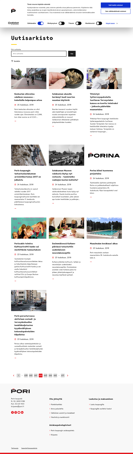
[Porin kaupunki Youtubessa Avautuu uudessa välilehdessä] (19, 412)
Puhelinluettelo (56, 404)
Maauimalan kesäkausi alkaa (104, 243)
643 (45, 375)
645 (55, 375)
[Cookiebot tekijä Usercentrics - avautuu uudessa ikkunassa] (13, 23)
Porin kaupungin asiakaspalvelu (62, 431)
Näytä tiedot (110, 23)
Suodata (17, 61)
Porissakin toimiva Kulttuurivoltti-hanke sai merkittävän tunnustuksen (27, 246)
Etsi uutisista (16, 49)
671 (62, 375)
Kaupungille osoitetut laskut (101, 409)
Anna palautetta (56, 409)
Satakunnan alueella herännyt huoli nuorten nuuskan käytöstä (63, 97)
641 (35, 375)
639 (26, 375)
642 (40, 375)
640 (30, 375)
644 (50, 375)
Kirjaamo (53, 435)
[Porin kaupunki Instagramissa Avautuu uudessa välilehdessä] (15, 412)
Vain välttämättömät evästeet (115, 11)
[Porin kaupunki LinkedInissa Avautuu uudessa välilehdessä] (22, 412)
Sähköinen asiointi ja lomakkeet (62, 413)
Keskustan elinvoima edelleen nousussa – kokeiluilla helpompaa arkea (28, 97)
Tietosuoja (14, 448)
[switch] (62, 23)
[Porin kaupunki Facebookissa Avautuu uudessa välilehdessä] (12, 412)
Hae (72, 54)
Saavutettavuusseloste (29, 448)
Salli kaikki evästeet (116, 5)
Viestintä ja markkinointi (59, 417)
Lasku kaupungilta (97, 404)
